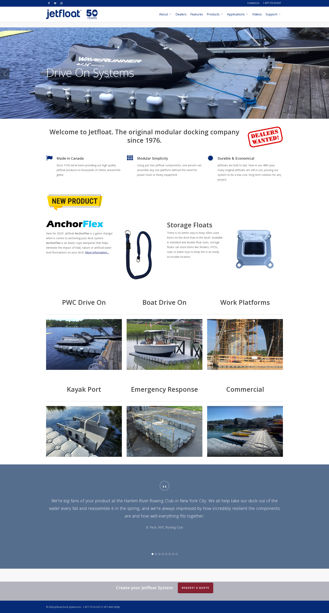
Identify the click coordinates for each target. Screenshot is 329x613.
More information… (97, 252)
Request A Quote (195, 587)
